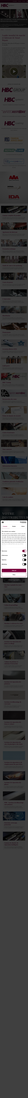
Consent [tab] (5, 526)
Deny (14, 574)
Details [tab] (14, 526)
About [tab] (23, 526)
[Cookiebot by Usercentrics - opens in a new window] (20, 522)
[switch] (24, 555)
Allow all (14, 570)
